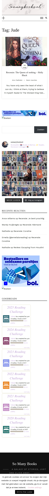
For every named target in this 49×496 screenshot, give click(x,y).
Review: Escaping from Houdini (29, 247)
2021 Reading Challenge (16, 398)
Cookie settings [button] (35, 487)
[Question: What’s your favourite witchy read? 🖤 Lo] (9, 188)
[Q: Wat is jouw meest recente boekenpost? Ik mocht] (9, 173)
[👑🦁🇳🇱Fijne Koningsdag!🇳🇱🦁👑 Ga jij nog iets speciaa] (39, 173)
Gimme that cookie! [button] (25, 492)
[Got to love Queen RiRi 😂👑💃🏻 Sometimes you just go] (24, 173)
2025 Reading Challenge (16, 309)
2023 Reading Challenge (16, 353)
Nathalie (6, 231)
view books (27, 325)
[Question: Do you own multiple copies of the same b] (9, 158)
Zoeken (40, 129)
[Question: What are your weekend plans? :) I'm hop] (39, 188)
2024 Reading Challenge (16, 331)
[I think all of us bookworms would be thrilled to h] (39, 158)
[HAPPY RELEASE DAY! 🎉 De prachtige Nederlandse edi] (24, 158)
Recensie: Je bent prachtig (31, 218)
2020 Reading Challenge (16, 420)
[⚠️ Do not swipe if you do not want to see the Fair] (24, 188)
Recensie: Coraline (22, 231)
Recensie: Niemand (32, 225)
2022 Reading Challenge (16, 376)
